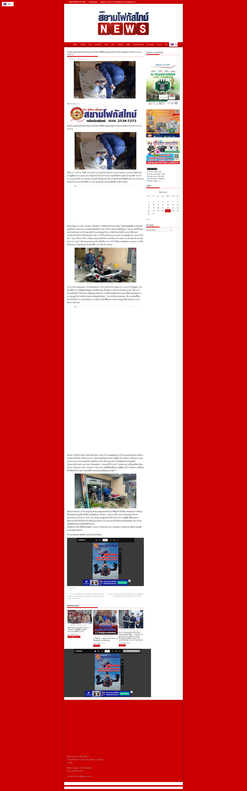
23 (149, 211)
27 (168, 211)
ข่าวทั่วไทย (97, 44)
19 (163, 208)
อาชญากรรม (71, 588)
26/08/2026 (97, 636)
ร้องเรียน (120, 44)
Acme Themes (142, 788)
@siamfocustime (82, 59)
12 (163, 205)
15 (177, 205)
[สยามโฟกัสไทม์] (68, 44)
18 (158, 208)
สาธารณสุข (150, 44)
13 (168, 205)
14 (173, 205)
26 (163, 211)
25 (158, 211)
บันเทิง (128, 44)
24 (153, 211)
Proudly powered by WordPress (110, 788)
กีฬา (90, 44)
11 (158, 205)
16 (149, 208)
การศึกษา (83, 44)
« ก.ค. (148, 219)
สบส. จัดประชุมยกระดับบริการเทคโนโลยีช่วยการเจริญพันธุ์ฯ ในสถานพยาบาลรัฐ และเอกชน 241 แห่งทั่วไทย (125, 595)
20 (168, 208)
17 (153, 208)
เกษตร (106, 44)
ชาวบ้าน (159, 44)
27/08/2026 (72, 625)
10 (153, 205)
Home (75, 44)
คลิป (166, 44)
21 (173, 208)
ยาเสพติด (70, 637)
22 (177, 208)
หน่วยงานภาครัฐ (138, 44)
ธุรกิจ (113, 44)
